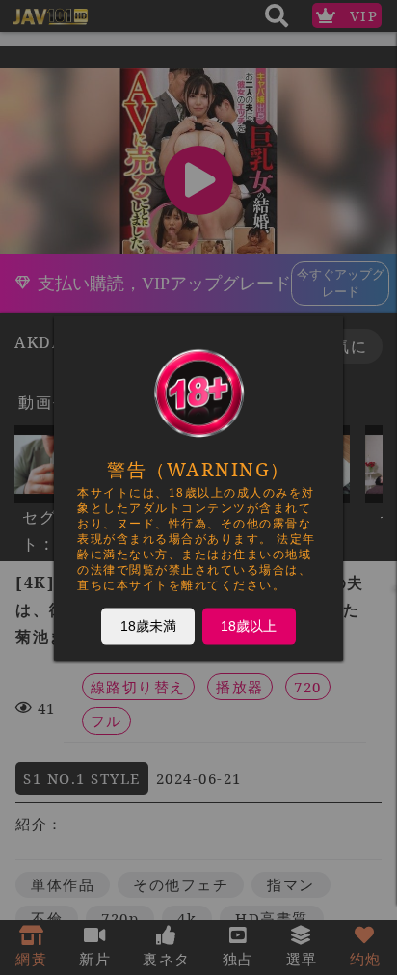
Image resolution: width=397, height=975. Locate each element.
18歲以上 (249, 625)
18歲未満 (148, 625)
